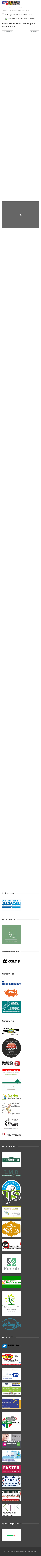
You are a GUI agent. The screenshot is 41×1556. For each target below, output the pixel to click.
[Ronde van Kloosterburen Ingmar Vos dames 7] (20, 49)
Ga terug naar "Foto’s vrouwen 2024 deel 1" (18, 15)
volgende (34, 32)
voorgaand (7, 32)
